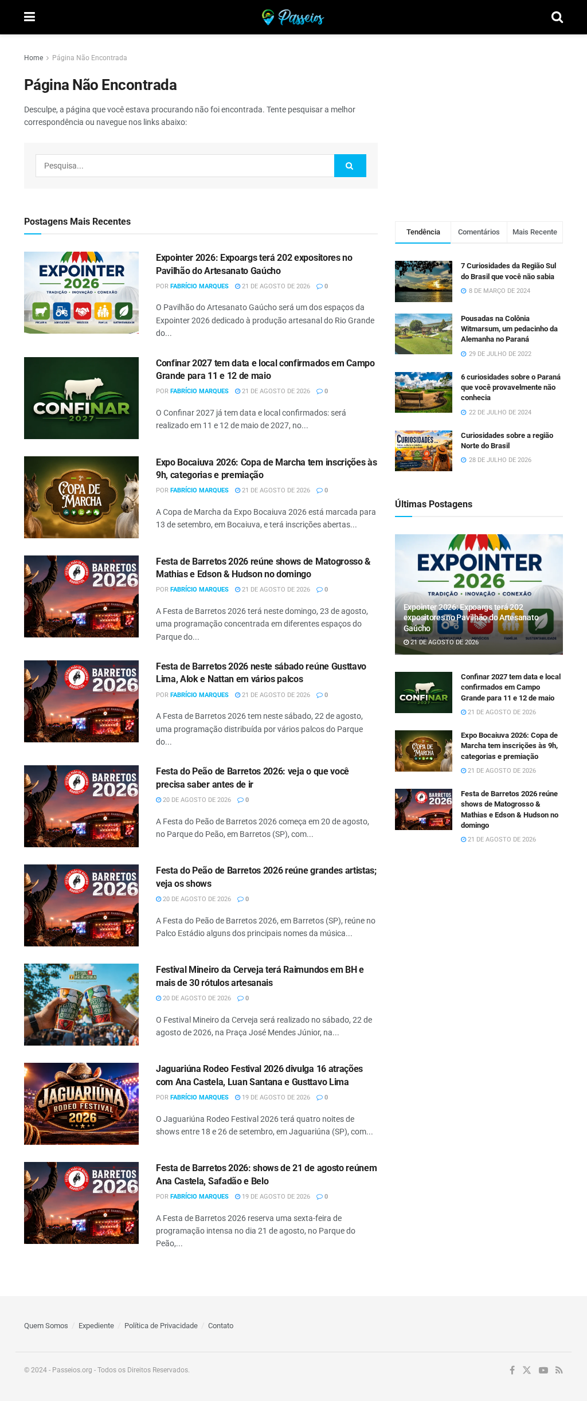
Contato (220, 1325)
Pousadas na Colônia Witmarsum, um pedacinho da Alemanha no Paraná (509, 328)
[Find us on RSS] (559, 1370)
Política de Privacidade (161, 1325)
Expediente (96, 1325)
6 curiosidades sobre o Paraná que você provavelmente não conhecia (511, 387)
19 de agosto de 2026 (275, 1097)
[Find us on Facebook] (512, 1370)
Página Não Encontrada (89, 58)
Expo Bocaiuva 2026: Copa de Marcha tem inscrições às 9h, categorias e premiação (509, 745)
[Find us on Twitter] (526, 1370)
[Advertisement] (481, 123)
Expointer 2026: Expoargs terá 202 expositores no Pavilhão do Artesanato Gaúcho (471, 617)
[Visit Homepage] (293, 17)
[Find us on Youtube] (543, 1370)
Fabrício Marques (199, 286)
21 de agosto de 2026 (275, 286)
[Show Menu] (29, 17)
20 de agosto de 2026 (196, 800)
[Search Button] (557, 17)
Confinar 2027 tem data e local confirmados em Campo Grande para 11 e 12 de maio (511, 687)
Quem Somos (46, 1325)
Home (33, 58)
